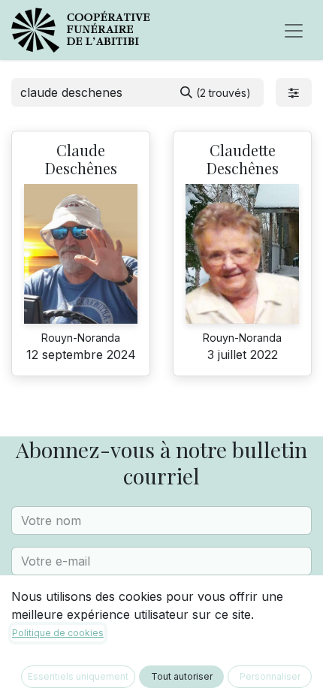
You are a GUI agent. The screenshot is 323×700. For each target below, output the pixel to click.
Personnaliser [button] (270, 676)
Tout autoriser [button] (182, 676)
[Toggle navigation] (294, 30)
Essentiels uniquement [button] (78, 676)
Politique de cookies (58, 632)
